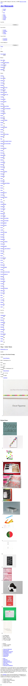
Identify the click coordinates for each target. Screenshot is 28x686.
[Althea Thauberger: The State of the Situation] (9, 567)
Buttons (2, 320)
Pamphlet (2, 236)
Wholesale (5, 659)
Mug (1, 295)
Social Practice (4, 225)
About (4, 16)
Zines (2, 178)
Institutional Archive (7, 652)
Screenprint (3, 281)
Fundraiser (3, 239)
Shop (4, 14)
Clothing (2, 324)
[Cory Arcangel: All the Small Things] (9, 461)
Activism (2, 194)
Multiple (2, 276)
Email (4, 32)
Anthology (3, 206)
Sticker (2, 302)
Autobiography (4, 246)
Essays (2, 131)
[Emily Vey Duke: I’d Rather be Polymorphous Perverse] (7, 633)
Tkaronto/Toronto (4, 288)
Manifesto (3, 278)
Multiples (2, 69)
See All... (2, 310)
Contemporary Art (4, 94)
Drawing (2, 152)
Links (4, 10)
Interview (2, 136)
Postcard (2, 164)
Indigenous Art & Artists (6, 143)
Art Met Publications (5, 62)
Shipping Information (7, 661)
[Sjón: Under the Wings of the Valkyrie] (9, 606)
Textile (2, 253)
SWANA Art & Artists (5, 271)
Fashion (2, 145)
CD (1, 199)
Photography (3, 89)
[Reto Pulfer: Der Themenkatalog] (11, 474)
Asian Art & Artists (4, 220)
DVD (2, 260)
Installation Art (4, 192)
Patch (2, 185)
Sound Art (3, 80)
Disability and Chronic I (5, 248)
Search (4, 9)
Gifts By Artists (4, 232)
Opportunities (6, 655)
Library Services (6, 660)
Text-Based (3, 208)
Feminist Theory (4, 197)
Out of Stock (3, 54)
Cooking (2, 299)
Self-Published (4, 222)
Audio (2, 229)
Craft (2, 297)
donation (4, 674)
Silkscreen (3, 290)
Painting (2, 85)
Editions (2, 327)
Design (2, 129)
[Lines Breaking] (13, 593)
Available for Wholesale (5, 108)
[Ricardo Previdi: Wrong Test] (7, 501)
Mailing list (5, 656)
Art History (3, 162)
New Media (3, 78)
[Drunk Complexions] (12, 487)
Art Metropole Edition (5, 183)
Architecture (3, 113)
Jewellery (2, 234)
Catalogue (3, 176)
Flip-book (3, 304)
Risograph (3, 166)
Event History (6, 653)
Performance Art (4, 87)
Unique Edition (4, 267)
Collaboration (3, 204)
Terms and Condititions (8, 665)
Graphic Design (4, 127)
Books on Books (4, 241)
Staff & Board (6, 650)
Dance (2, 187)
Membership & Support (8, 651)
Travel (2, 262)
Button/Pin (3, 213)
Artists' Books (3, 64)
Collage (2, 96)
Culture (2, 103)
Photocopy (3, 264)
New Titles (3, 60)
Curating (2, 283)
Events (4, 18)
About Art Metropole (7, 649)
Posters (2, 336)
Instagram (5, 39)
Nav (4, 12)
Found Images (3, 101)
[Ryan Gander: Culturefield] (13, 448)
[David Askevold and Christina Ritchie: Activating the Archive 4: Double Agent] (9, 620)
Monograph (3, 155)
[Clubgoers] (8, 527)
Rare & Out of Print (5, 106)
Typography (3, 99)
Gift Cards (5, 663)
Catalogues (3, 322)
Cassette (2, 285)
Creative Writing (4, 120)
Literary (2, 75)
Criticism (2, 82)
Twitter (4, 30)
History (2, 159)
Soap (2, 190)
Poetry (2, 115)
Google (4, 33)
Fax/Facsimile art (4, 274)
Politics (2, 122)
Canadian (2, 110)
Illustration (3, 117)
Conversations (3, 148)
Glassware (3, 243)
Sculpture (2, 157)
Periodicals (3, 67)
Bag (1, 138)
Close (2, 46)
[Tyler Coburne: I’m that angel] (11, 514)
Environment (3, 257)
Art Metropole (7, 6)
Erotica (2, 269)
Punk (2, 255)
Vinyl (2, 124)
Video (2, 338)
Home (4, 19)
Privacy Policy (6, 664)
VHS (2, 306)
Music (2, 201)
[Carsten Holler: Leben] (10, 540)
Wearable (2, 173)
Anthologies (3, 315)
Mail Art (2, 250)
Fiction (2, 150)
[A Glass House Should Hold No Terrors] (8, 553)
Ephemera (3, 180)
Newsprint (3, 292)
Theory (2, 211)
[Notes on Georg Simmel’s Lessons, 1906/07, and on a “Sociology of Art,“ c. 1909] (10, 434)
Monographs (3, 334)
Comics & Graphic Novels (6, 141)
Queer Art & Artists (5, 134)
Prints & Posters (4, 171)
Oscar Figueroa (6, 358)
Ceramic (2, 169)
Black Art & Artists (4, 218)
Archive (4, 17)
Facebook (5, 31)
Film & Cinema (4, 92)
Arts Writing (3, 215)
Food (2, 227)
